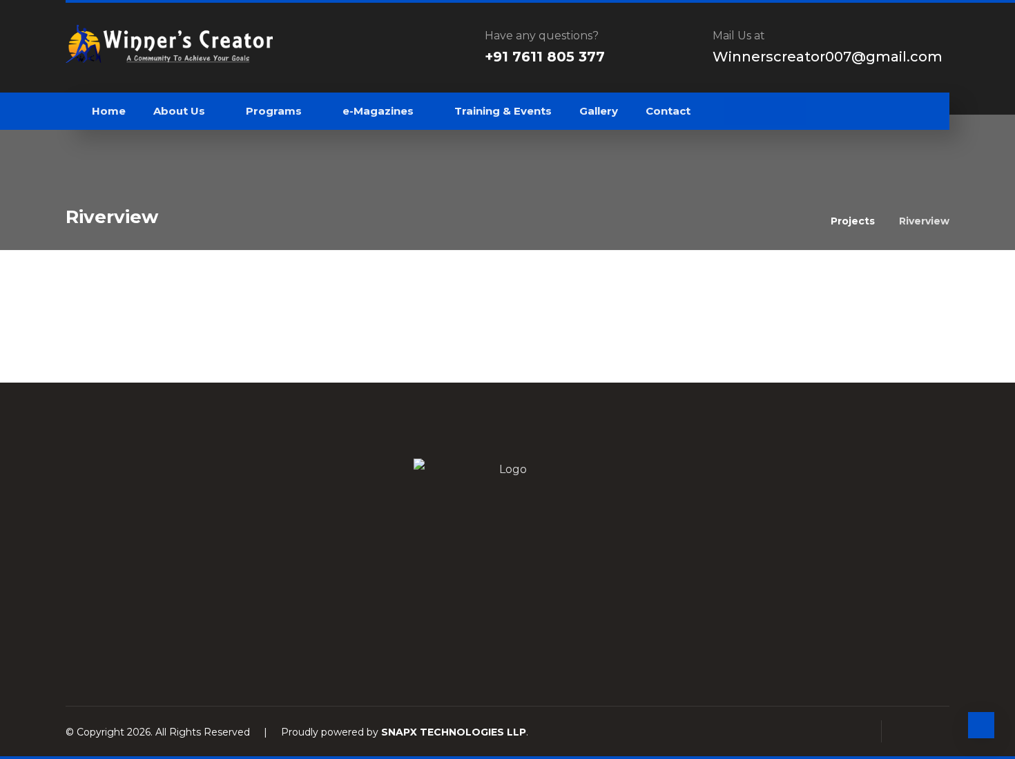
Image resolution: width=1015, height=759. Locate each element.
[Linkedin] (765, 111)
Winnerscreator (165, 277)
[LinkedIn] (507, 623)
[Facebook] (737, 111)
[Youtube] (792, 111)
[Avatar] (100, 283)
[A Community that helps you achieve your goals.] (169, 44)
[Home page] (802, 221)
